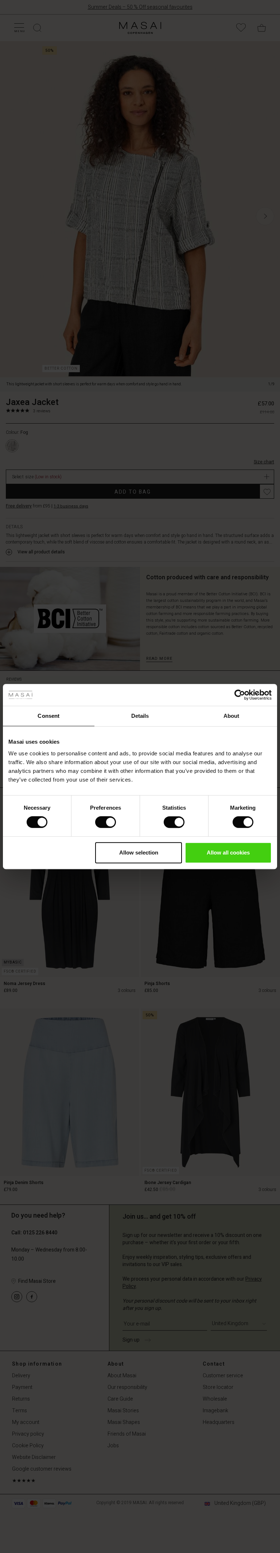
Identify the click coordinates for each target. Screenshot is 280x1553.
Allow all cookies (228, 852)
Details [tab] (140, 716)
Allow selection (138, 852)
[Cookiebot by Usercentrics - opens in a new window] (240, 694)
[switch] (105, 822)
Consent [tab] (48, 716)
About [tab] (231, 716)
